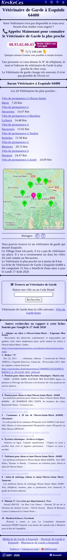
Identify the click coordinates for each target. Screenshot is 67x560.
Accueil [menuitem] (55, 555)
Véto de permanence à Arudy (19, 159)
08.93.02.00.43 (21, 44)
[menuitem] (63, 2)
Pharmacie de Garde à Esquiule (40, 542)
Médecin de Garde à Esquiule (20, 539)
